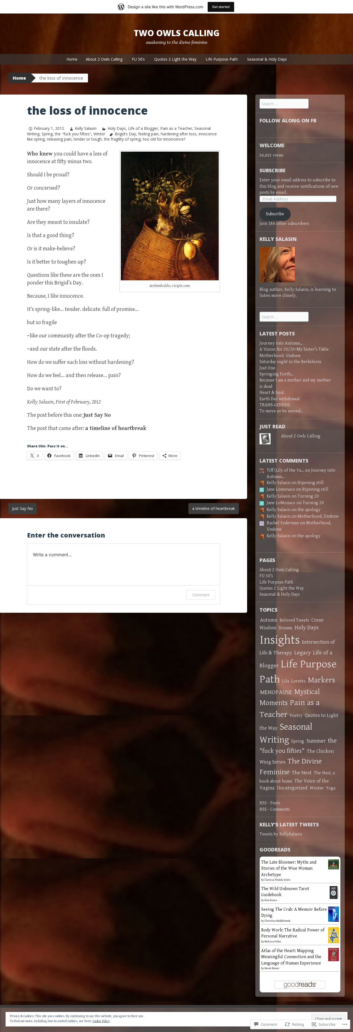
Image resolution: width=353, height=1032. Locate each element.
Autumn (268, 620)
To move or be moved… (281, 411)
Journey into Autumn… (281, 343)
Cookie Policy (101, 1021)
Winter (99, 133)
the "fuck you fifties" (73, 133)
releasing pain (59, 139)
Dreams (285, 628)
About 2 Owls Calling (104, 59)
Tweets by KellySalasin (281, 834)
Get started (221, 7)
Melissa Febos (272, 941)
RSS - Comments (275, 809)
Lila (285, 681)
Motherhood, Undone (280, 355)
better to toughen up (60, 262)
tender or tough (88, 139)
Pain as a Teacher (176, 128)
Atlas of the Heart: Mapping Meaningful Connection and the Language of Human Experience (291, 957)
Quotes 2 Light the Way (175, 59)
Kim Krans (270, 900)
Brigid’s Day (68, 283)
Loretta (298, 681)
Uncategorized (292, 788)
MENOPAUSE (276, 692)
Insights (280, 640)
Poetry (296, 715)
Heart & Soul (272, 392)
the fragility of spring (122, 139)
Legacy (302, 652)
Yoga (330, 788)
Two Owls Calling (177, 33)
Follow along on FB (288, 120)
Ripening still (311, 482)
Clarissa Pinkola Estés (277, 880)
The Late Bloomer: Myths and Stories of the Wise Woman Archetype (288, 868)
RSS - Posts (270, 803)
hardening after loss (178, 133)
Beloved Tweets (294, 620)
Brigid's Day (125, 133)
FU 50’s (138, 59)
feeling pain (148, 133)
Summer (316, 741)
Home (71, 59)
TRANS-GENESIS (275, 405)
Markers (321, 680)
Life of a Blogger (143, 128)
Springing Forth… (276, 374)
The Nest (302, 773)
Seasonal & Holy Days (267, 59)
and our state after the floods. (63, 349)
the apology (309, 509)
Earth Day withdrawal (280, 399)
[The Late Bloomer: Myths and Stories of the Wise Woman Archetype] (333, 864)
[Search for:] (284, 104)
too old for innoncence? (164, 139)
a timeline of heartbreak (213, 508)
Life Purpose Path (222, 59)
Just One (267, 368)
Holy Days (116, 128)
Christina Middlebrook (277, 921)
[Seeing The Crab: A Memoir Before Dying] (333, 914)
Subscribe (272, 170)
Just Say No (22, 508)
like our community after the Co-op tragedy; (80, 336)
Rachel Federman (283, 523)
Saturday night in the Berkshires (290, 361)
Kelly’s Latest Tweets (289, 824)
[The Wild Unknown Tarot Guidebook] (333, 892)
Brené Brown (271, 968)
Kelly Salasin (86, 128)
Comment (201, 594)
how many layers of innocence (71, 201)
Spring (47, 133)
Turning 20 (308, 496)
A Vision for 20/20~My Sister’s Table (294, 349)
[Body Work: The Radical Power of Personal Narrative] (333, 935)
